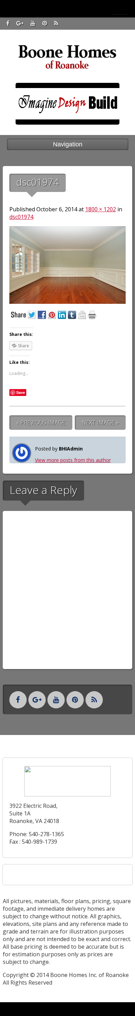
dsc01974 (21, 217)
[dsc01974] (67, 302)
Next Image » (100, 422)
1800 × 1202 (100, 209)
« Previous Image (40, 422)
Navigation (67, 144)
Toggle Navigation (119, 8)
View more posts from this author (73, 460)
